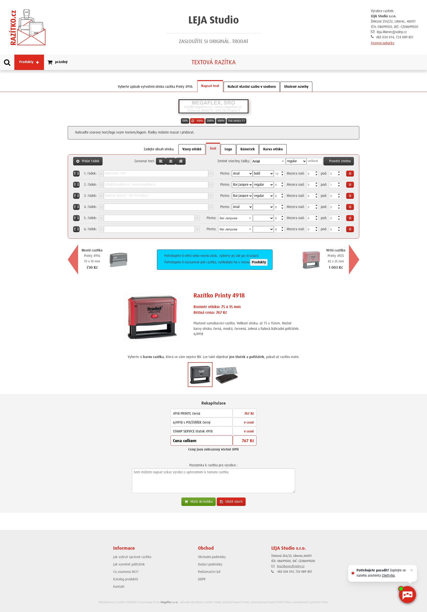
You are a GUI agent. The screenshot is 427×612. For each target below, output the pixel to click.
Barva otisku (273, 149)
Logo (228, 149)
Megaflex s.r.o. (169, 602)
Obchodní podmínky (212, 557)
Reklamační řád (209, 572)
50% (185, 120)
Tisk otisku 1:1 (236, 120)
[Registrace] (410, 62)
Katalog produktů (125, 579)
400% (220, 120)
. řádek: (90, 173)
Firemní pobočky (382, 43)
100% (199, 120)
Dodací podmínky (210, 564)
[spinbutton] (279, 173)
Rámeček (247, 149)
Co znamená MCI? (126, 572)
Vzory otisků (191, 149)
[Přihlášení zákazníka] (399, 62)
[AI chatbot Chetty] (407, 594)
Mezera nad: (295, 173)
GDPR (202, 579)
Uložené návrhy (296, 87)
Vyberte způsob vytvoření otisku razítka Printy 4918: (155, 87)
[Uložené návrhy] (421, 62)
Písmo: (225, 173)
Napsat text (210, 86)
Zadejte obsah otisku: (159, 149)
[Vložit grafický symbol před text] (101, 174)
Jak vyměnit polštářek (129, 564)
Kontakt (119, 587)
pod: (324, 173)
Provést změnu (340, 161)
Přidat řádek (90, 161)
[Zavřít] (411, 570)
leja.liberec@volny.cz (392, 32)
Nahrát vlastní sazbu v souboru (252, 87)
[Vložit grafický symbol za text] (210, 174)
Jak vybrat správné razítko (132, 557)
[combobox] (268, 161)
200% (210, 120)
